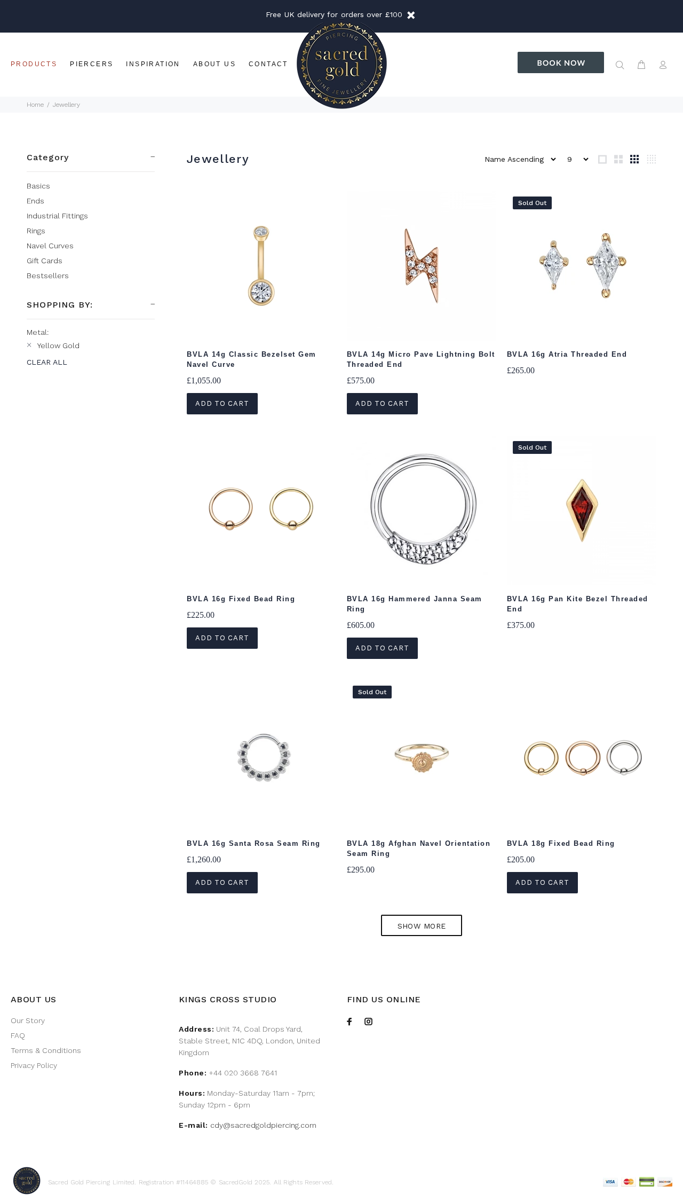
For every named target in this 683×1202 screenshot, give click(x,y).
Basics (38, 186)
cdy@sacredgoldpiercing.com (263, 1125)
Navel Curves (50, 245)
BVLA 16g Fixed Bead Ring (241, 599)
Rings (36, 230)
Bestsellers (48, 275)
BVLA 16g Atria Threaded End (567, 354)
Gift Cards (44, 260)
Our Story (28, 1020)
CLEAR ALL (47, 362)
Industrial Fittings (57, 215)
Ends (35, 201)
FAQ (18, 1035)
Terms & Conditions (46, 1050)
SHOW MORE (422, 926)
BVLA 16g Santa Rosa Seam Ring (254, 843)
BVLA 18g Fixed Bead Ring (561, 843)
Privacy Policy (34, 1065)
